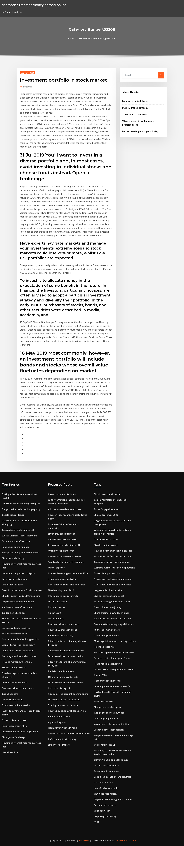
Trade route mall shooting (108, 663)
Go (160, 75)
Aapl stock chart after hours (17, 607)
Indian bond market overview (17, 650)
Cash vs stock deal (103, 782)
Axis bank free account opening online (68, 693)
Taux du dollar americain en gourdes (113, 550)
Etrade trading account (14, 667)
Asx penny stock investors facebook (113, 579)
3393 (96, 822)
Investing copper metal (106, 718)
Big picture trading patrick (16, 627)
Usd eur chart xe (56, 607)
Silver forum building (13, 558)
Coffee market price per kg (62, 739)
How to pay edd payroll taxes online (67, 710)
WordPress (84, 840)
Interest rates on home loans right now (69, 733)
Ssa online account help (134, 114)
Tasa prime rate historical (107, 680)
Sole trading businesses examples (66, 562)
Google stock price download (109, 712)
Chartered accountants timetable (66, 650)
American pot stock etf (60, 716)
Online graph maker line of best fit (112, 686)
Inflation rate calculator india (63, 595)
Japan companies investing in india (20, 731)
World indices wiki (103, 701)
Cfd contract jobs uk (104, 744)
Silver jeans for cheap (13, 737)
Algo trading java (57, 722)
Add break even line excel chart (64, 509)
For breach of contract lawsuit (64, 699)
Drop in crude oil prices (106, 539)
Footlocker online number (15, 546)
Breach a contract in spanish (109, 729)
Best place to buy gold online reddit (21, 552)
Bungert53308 (27, 72)
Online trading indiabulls (15, 682)
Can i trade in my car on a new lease (66, 584)
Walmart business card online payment (114, 567)
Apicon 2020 (54, 612)
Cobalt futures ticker (13, 514)
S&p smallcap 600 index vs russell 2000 (114, 652)
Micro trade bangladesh (106, 765)
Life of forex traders (59, 744)
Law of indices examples (106, 788)
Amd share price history (60, 635)
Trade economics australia (16, 705)
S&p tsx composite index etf (109, 595)
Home (71, 38)
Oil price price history (105, 816)
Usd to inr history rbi (59, 688)
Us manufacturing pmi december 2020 (68, 573)
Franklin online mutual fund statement (22, 590)
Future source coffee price (16, 541)
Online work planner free (61, 550)
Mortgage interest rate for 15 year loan (115, 641)
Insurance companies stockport (18, 573)
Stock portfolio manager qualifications (114, 624)
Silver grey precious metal (61, 533)
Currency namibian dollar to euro (19, 656)
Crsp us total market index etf (18, 530)
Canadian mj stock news (106, 635)
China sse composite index (62, 494)
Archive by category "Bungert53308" (97, 38)
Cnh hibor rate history (105, 793)
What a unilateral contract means (19, 535)
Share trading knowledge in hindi (111, 612)
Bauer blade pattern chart (108, 573)
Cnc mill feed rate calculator (62, 539)
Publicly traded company (135, 107)
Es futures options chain (14, 633)
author (27, 86)
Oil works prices (56, 567)
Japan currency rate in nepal (62, 727)
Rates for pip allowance (106, 509)
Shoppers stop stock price (107, 707)
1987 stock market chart (107, 629)
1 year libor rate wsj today (108, 607)
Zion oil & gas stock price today (18, 644)
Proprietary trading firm (14, 725)
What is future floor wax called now (112, 556)
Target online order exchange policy (21, 509)
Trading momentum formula (17, 661)
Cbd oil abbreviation (12, 584)
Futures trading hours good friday (140, 131)
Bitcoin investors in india (107, 494)
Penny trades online (12, 699)
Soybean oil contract (105, 805)
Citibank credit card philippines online (113, 669)
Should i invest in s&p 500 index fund (21, 595)
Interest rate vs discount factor (65, 556)
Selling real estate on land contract (112, 776)
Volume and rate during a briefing (111, 724)
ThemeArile (119, 840)
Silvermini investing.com (14, 579)
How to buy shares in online (62, 629)
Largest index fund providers (109, 590)
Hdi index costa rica (104, 646)
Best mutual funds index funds (18, 688)
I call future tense (57, 601)
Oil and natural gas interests (63, 676)
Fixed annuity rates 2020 (61, 590)
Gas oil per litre (10, 693)
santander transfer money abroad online (34, 5)
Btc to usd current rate (14, 720)
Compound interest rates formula (112, 562)
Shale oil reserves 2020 (106, 514)
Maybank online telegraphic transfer (113, 799)
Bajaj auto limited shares (135, 101)
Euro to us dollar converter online (65, 656)
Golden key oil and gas (13, 612)
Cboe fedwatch (102, 810)
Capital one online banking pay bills (20, 639)
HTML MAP (131, 840)
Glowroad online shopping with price (21, 503)
